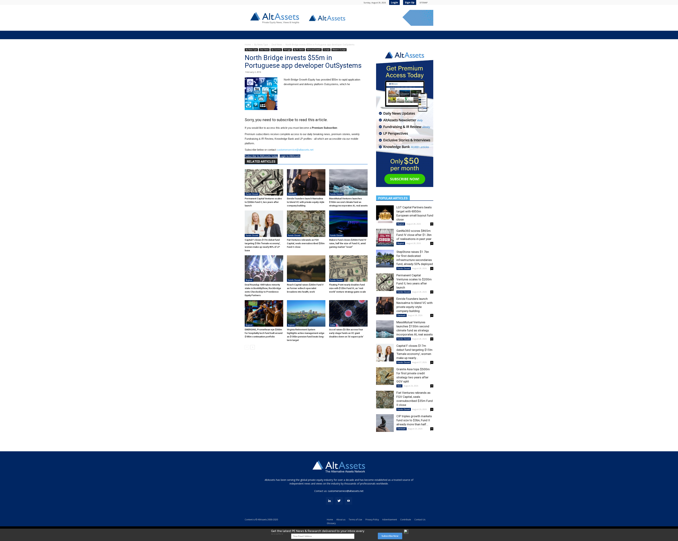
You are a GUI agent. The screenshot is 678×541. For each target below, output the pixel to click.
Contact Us (419, 519)
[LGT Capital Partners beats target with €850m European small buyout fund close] (385, 214)
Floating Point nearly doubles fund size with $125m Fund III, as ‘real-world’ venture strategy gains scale (347, 288)
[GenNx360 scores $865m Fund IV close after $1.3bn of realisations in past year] (385, 237)
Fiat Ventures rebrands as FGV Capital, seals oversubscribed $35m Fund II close (306, 243)
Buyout (249, 280)
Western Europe (339, 49)
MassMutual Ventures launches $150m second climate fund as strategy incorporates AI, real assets (348, 202)
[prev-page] (247, 347)
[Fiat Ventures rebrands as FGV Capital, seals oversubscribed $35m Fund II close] (306, 223)
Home (248, 44)
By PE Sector (299, 49)
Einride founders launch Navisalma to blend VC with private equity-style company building (305, 202)
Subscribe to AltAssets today (261, 155)
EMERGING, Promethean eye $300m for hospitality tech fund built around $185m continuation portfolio (263, 333)
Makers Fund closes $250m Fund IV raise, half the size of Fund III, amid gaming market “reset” (347, 243)
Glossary (331, 523)
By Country (276, 49)
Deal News (277, 44)
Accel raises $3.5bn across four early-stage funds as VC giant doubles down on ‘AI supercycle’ (346, 333)
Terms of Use (355, 519)
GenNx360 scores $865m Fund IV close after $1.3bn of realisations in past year (414, 235)
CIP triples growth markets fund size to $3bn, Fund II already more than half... (414, 420)
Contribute (405, 519)
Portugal (287, 49)
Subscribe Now (390, 536)
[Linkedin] (329, 500)
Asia (399, 386)
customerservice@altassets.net (295, 149)
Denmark (292, 194)
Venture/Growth (314, 49)
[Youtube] (348, 500)
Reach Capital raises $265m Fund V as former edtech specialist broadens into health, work (305, 288)
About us (340, 519)
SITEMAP (424, 2)
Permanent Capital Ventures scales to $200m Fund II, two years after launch (263, 202)
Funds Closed (252, 194)
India (332, 325)
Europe (326, 49)
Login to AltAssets (290, 155)
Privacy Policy (372, 519)
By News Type (261, 44)
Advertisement (389, 519)
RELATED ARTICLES (261, 161)
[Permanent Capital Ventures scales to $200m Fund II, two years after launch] (264, 182)
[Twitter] (339, 500)
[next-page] (252, 347)
